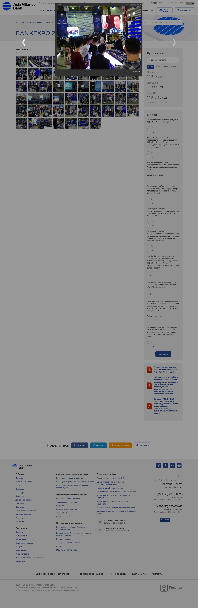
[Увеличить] (138, 5)
